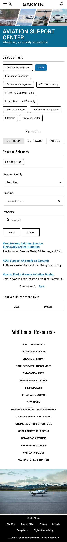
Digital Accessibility (43, 530)
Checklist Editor (33, 358)
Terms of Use (27, 524)
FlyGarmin (33, 402)
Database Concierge (17, 75)
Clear (31, 232)
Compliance (22, 530)
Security (56, 524)
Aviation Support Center (29, 34)
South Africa (33, 518)
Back (41, 286)
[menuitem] (10, 4)
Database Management (19, 84)
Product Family (13, 174)
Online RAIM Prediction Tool (33, 423)
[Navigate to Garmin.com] (33, 4)
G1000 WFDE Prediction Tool (33, 416)
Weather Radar (32, 118)
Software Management (46, 109)
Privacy (43, 524)
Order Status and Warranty (20, 101)
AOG (41, 67)
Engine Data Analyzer (33, 380)
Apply (11, 232)
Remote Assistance (33, 438)
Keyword (9, 211)
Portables (33, 131)
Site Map (11, 524)
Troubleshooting (49, 84)
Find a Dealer (33, 387)
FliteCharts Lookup (33, 395)
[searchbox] (33, 201)
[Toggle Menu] (2, 3)
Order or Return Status (33, 431)
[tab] (13, 141)
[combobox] (33, 201)
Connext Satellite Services (33, 366)
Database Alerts (33, 373)
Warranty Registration (33, 460)
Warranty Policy (33, 452)
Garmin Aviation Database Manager (33, 409)
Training (10, 118)
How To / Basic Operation (20, 92)
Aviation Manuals (33, 344)
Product (8, 193)
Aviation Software (34, 351)
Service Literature (15, 109)
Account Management (18, 67)
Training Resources (33, 445)
